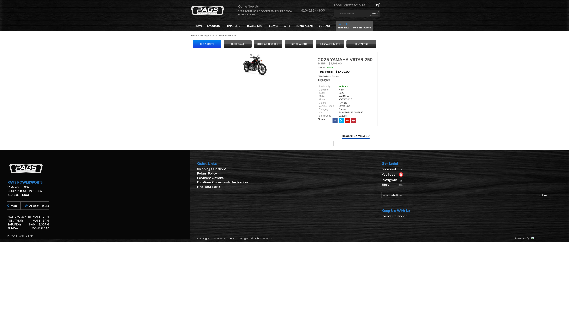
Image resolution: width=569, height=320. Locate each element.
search (374, 13)
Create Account (354, 5)
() (379, 4)
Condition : (324, 90)
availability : (325, 86)
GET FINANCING (299, 44)
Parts (286, 25)
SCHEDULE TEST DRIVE (268, 44)
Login (338, 5)
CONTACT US (361, 44)
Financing (234, 25)
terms (20, 236)
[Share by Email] (347, 120)
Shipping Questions (211, 169)
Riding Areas (304, 25)
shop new (343, 27)
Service (273, 25)
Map (13, 206)
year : (322, 93)
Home (198, 25)
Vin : (321, 112)
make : (322, 96)
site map (30, 236)
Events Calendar (394, 216)
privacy (11, 236)
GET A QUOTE (207, 44)
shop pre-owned (362, 27)
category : (324, 109)
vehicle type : (326, 106)
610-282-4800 (313, 10)
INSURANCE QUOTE (330, 44)
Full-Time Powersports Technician (222, 182)
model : (323, 99)
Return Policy (207, 173)
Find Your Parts (208, 187)
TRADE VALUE (237, 44)
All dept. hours (38, 206)
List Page (204, 36)
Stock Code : (325, 116)
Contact (324, 25)
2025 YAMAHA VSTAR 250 (224, 36)
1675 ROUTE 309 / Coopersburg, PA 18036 (265, 11)
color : (322, 103)
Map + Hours (246, 14)
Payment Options (210, 178)
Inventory (214, 25)
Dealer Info (255, 25)
